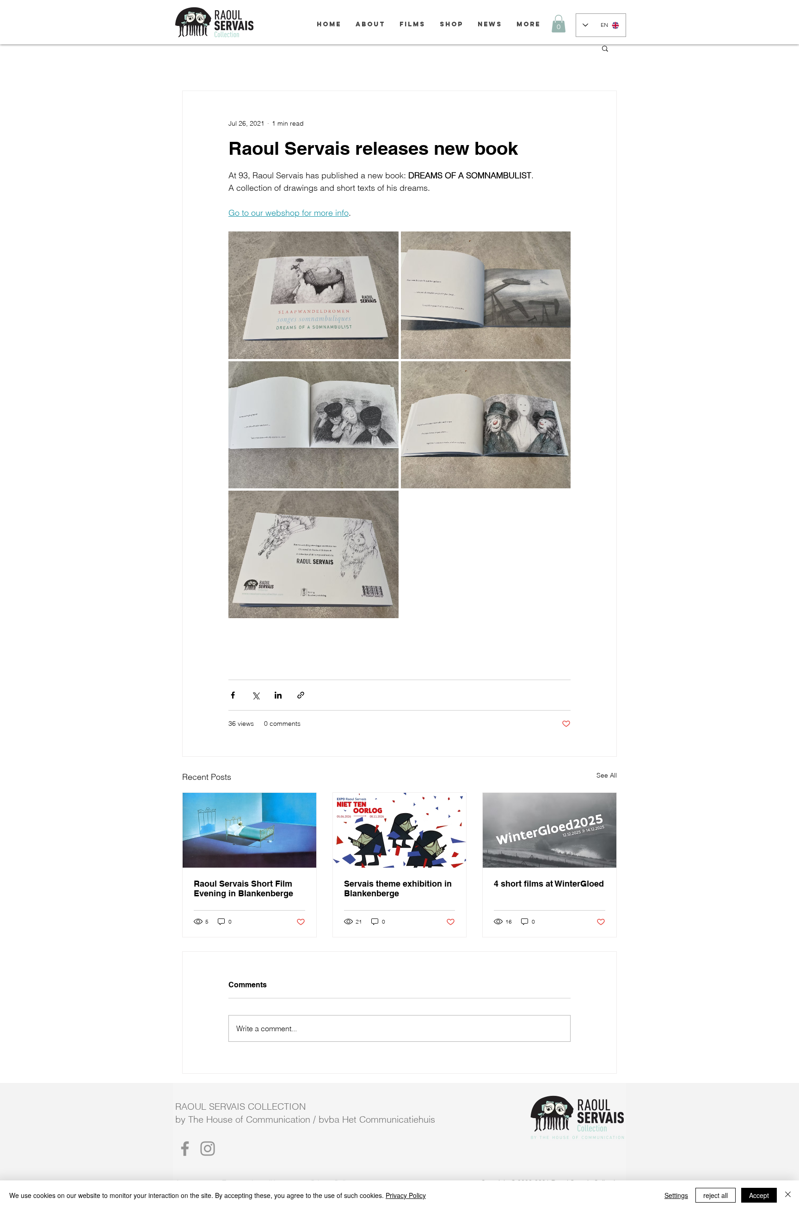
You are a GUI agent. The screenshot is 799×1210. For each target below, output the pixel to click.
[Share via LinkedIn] (278, 695)
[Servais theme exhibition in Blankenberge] (400, 830)
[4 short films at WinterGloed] (549, 830)
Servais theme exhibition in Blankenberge (398, 888)
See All (606, 775)
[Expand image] (313, 295)
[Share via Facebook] (232, 695)
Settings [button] (676, 1195)
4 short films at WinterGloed (549, 883)
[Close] (787, 1195)
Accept (759, 1195)
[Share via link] (300, 695)
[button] (558, 23)
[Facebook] (185, 1148)
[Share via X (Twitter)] (255, 695)
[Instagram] (207, 1148)
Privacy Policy (406, 1195)
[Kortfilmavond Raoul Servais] (249, 830)
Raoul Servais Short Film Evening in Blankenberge (243, 888)
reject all (715, 1195)
